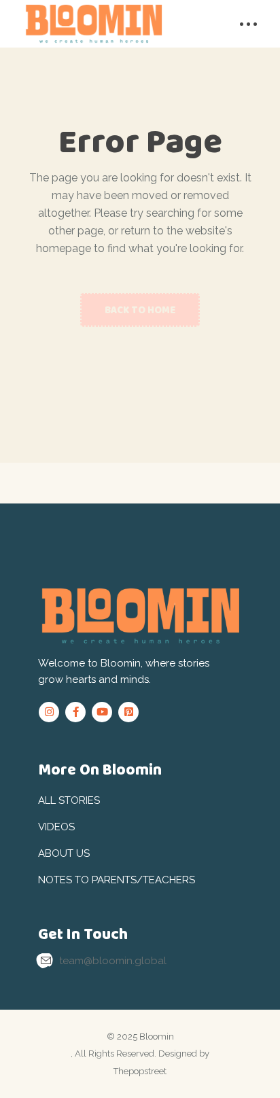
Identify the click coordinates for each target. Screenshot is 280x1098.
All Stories (69, 800)
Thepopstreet (140, 1071)
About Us (64, 853)
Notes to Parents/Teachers (116, 880)
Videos (56, 827)
